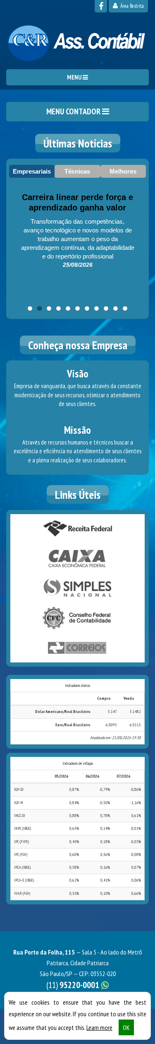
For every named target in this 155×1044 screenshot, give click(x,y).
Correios (77, 647)
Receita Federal (77, 528)
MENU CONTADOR (74, 111)
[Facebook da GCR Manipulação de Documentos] (101, 6)
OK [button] (126, 1027)
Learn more (99, 1027)
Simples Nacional (77, 588)
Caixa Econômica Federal (77, 558)
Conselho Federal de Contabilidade (77, 618)
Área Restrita (131, 6)
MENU (75, 77)
